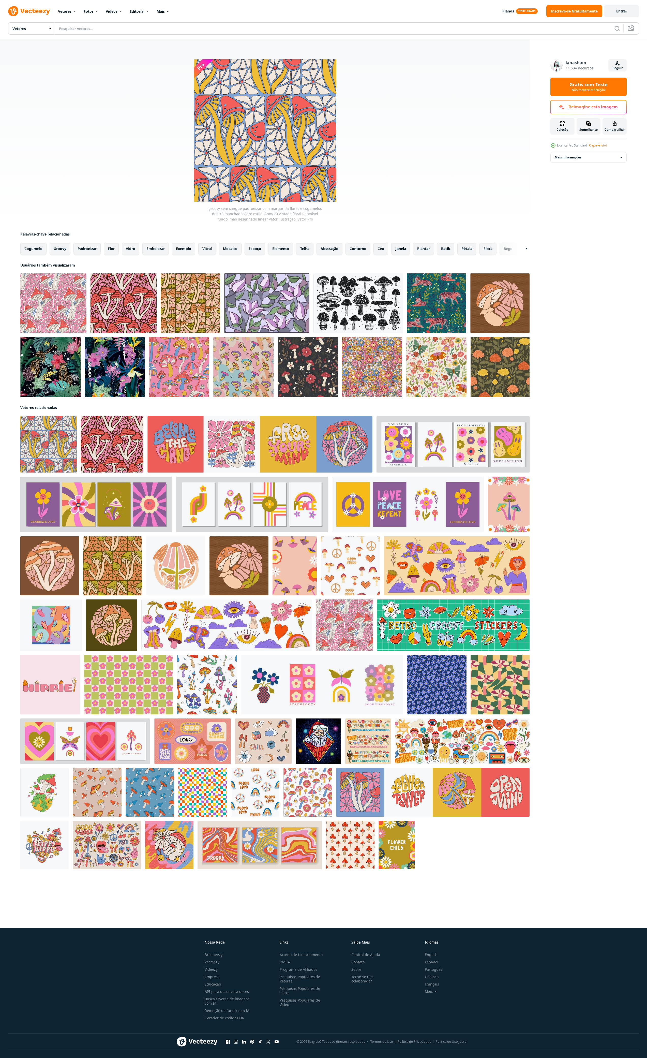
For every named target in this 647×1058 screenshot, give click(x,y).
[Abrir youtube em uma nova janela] (277, 1042)
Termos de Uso (381, 1041)
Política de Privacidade (414, 1041)
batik (445, 248)
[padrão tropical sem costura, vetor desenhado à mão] (50, 367)
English (431, 954)
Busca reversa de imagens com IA (227, 1001)
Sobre (356, 969)
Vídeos (111, 11)
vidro (130, 248)
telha (304, 248)
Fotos (89, 11)
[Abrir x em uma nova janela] (268, 1042)
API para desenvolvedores (227, 991)
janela (400, 248)
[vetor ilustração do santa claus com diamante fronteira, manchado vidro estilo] (318, 741)
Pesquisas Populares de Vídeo (300, 1002)
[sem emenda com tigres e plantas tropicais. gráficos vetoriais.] (436, 303)
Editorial (137, 11)
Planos (508, 11)
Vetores (64, 11)
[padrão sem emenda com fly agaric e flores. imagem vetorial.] (308, 367)
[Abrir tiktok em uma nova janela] (260, 1042)
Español (431, 962)
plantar (423, 248)
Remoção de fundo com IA (227, 1010)
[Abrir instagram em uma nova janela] (236, 1042)
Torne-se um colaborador (362, 978)
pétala (466, 248)
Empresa (212, 976)
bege (508, 248)
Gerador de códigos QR (224, 1018)
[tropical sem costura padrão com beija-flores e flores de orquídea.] (115, 367)
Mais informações (568, 157)
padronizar (87, 248)
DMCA (285, 962)
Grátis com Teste (588, 86)
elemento (280, 248)
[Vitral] (266, 303)
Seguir (618, 68)
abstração (329, 248)
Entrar (621, 11)
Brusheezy (213, 954)
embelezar (155, 248)
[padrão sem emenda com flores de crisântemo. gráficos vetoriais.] (500, 367)
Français (432, 984)
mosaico (230, 248)
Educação (213, 984)
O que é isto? (598, 145)
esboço (255, 248)
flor (111, 248)
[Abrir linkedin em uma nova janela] (244, 1042)
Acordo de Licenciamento (301, 954)
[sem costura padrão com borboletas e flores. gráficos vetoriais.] (436, 367)
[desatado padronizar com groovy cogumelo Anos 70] (97, 792)
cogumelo (33, 248)
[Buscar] (617, 28)
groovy (60, 248)
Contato (358, 962)
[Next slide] (522, 249)
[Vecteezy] (29, 11)
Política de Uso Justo (451, 1041)
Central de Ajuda (365, 954)
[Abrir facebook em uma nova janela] (228, 1042)
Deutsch (432, 976)
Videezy (211, 969)
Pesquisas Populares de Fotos (300, 990)
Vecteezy (212, 962)
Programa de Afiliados (298, 969)
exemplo (183, 248)
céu (381, 248)
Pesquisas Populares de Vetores (300, 978)
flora (488, 248)
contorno (358, 248)
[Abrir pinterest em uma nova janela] (252, 1042)
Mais (161, 11)
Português (433, 969)
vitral (207, 248)
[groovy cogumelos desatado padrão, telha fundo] (207, 684)
